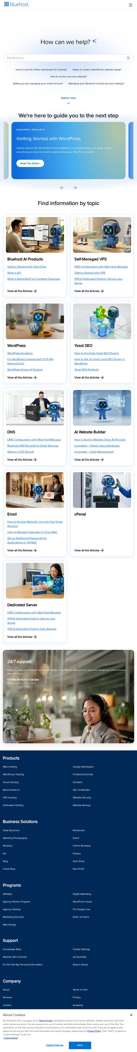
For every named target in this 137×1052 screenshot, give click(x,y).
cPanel (80, 514)
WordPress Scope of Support (25, 369)
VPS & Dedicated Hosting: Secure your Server (98, 281)
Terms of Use (45, 1020)
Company (12, 981)
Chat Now (34, 679)
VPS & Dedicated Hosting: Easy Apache (31, 629)
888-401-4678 (19, 679)
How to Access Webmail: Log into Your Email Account (35, 524)
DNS (11, 432)
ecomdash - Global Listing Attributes (97, 446)
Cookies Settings (54, 1045)
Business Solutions (20, 821)
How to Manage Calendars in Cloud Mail (32, 532)
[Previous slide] (62, 187)
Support (10, 940)
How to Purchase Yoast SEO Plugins (96, 353)
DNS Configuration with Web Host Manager (101, 267)
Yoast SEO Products (86, 369)
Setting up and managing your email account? (38, 83)
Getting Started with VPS (89, 273)
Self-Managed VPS (90, 259)
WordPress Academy (20, 353)
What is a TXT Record (20, 452)
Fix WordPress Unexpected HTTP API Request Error (30, 361)
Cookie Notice (11, 1038)
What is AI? (14, 273)
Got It (80, 1045)
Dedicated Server (22, 605)
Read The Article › (30, 163)
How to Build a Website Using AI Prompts (99, 440)
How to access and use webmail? (68, 76)
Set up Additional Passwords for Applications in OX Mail (27, 540)
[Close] (131, 1015)
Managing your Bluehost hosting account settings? (96, 83)
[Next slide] (75, 187)
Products (11, 758)
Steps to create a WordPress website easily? (97, 69)
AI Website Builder (90, 432)
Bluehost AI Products (25, 259)
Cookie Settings (81, 949)
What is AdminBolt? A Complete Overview (33, 279)
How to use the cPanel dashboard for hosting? (41, 69)
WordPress (16, 345)
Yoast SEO (83, 345)
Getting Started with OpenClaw (26, 267)
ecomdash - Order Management (94, 452)
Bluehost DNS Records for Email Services (32, 446)
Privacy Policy (94, 1031)
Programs (12, 885)
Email (12, 514)
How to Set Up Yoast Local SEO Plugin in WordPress (99, 361)
